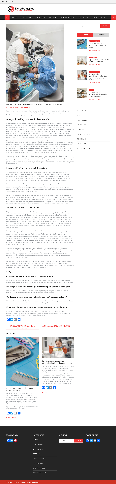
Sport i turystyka (67, 17)
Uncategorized (83, 144)
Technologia (83, 17)
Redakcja (27, 107)
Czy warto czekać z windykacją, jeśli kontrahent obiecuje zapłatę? (99, 94)
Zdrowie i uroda (98, 17)
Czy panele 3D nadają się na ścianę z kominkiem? (99, 61)
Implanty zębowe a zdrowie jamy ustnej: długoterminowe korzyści (56, 326)
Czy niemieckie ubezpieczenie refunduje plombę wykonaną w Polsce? (58, 362)
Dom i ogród (26, 17)
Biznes (14, 17)
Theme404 (16, 482)
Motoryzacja (40, 17)
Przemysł (52, 17)
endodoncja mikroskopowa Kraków (22, 160)
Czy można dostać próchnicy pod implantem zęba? (19, 389)
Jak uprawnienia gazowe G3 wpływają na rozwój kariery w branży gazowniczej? (22, 327)
